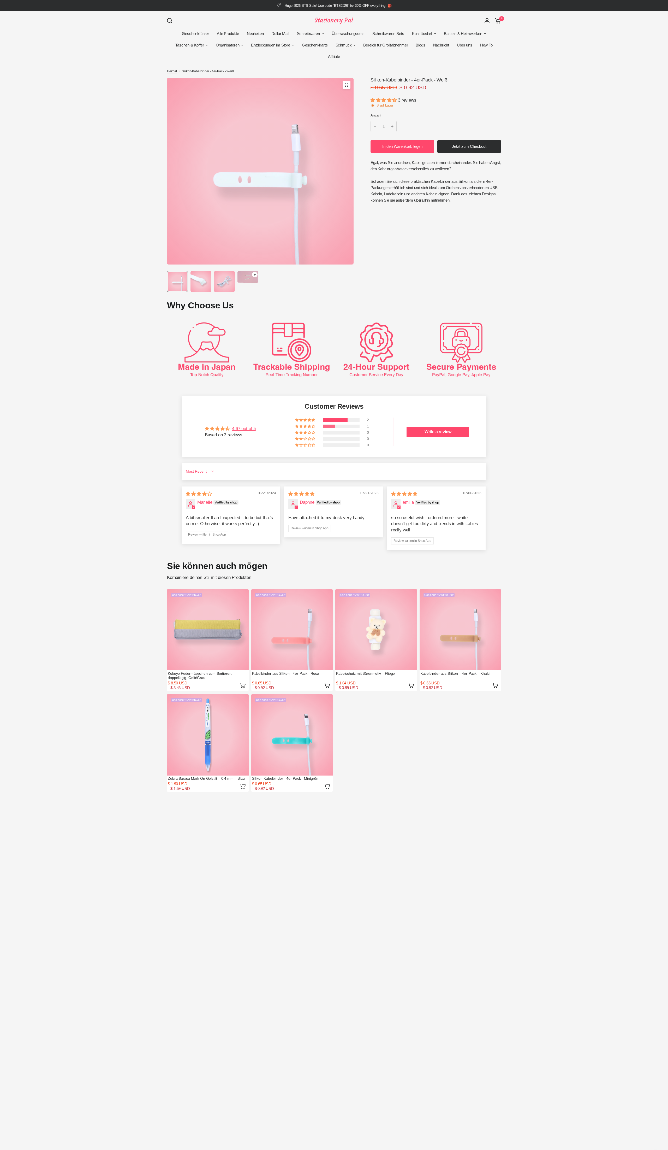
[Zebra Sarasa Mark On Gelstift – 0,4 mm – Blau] (208, 735)
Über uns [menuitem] (464, 45)
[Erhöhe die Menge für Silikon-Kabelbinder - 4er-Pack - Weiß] (392, 126)
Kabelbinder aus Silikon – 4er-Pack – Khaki (455, 673)
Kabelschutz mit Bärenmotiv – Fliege (365, 673)
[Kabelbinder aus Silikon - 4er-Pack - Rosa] (292, 630)
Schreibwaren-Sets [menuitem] (388, 33)
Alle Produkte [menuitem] (228, 33)
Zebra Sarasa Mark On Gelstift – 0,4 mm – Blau (206, 778)
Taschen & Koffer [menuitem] (189, 45)
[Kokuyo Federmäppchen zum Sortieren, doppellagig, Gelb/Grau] (208, 630)
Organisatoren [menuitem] (228, 45)
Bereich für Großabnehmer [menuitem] (385, 45)
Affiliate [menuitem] (334, 56)
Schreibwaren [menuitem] (308, 33)
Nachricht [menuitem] (441, 45)
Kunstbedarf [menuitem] (422, 33)
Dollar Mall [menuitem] (280, 33)
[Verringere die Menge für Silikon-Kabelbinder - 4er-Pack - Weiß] (375, 126)
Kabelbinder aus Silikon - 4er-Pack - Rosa (285, 673)
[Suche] (171, 20)
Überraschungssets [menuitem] (348, 33)
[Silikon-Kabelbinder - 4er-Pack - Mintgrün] (292, 735)
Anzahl (376, 115)
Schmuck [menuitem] (344, 45)
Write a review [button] (438, 432)
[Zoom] (346, 85)
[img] (199, 493)
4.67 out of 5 (244, 428)
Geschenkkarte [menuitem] (315, 45)
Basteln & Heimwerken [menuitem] (463, 33)
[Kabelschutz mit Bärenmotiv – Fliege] (376, 630)
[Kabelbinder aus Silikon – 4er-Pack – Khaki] (460, 630)
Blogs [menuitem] (420, 45)
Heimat (172, 71)
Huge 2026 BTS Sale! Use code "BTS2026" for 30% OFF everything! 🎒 (338, 6)
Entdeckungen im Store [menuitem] (270, 45)
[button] (384, 100)
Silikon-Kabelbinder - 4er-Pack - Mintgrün (285, 778)
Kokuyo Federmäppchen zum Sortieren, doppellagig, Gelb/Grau (200, 675)
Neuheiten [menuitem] (255, 33)
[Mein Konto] (487, 20)
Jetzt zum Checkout (469, 146)
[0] (496, 20)
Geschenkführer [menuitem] (195, 33)
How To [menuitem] (486, 45)
